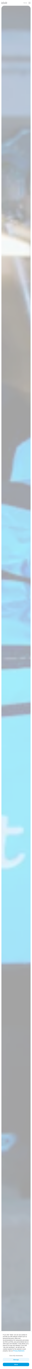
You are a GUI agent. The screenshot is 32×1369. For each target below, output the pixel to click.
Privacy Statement (18, 1351)
